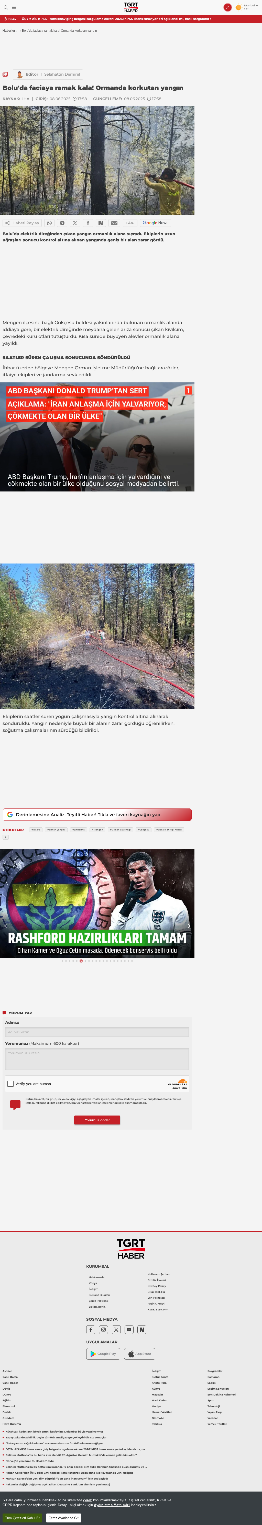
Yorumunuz (42, 1043)
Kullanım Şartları (159, 1274)
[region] (131, 1508)
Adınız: (12, 1022)
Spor (211, 1400)
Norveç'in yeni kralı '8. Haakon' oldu (30, 1461)
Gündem (8, 1418)
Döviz (6, 1388)
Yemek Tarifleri (217, 1424)
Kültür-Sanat (160, 1377)
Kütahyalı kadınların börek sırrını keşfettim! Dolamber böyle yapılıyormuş (54, 1431)
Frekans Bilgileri (99, 1295)
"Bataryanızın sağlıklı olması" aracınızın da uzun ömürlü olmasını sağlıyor (54, 1443)
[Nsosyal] (101, 223)
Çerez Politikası (98, 1301)
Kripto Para (159, 1383)
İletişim (94, 1289)
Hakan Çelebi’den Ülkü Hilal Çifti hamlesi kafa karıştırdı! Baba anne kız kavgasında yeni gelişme (69, 1472)
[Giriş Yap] (227, 7)
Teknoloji (214, 1406)
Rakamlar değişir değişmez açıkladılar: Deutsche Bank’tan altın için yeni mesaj (58, 1484)
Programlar (215, 1371)
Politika (157, 1424)
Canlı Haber (10, 1383)
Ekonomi (9, 1406)
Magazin (157, 1394)
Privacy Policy (157, 1286)
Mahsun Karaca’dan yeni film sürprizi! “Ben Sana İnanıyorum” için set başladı (57, 1478)
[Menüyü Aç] (14, 7)
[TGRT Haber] (131, 7)
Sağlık (212, 1383)
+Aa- (130, 222)
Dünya (7, 1394)
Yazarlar (213, 1418)
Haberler (9, 30)
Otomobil (158, 1418)
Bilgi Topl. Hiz (156, 1292)
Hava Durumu (12, 1424)
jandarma (54, 375)
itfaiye (10, 375)
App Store (143, 1354)
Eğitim (7, 1400)
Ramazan (214, 1377)
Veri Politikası (156, 1297)
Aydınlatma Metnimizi (112, 1505)
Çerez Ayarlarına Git (64, 1518)
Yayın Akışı (215, 1412)
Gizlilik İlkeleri (157, 1280)
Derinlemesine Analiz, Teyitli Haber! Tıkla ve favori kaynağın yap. (88, 814)
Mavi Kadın (159, 1400)
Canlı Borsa (10, 1377)
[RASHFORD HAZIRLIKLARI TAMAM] (97, 903)
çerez (87, 1500)
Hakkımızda (96, 1277)
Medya (156, 1406)
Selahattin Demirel (62, 74)
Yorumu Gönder (97, 1120)
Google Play (106, 1354)
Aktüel (7, 1371)
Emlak (7, 1412)
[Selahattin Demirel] (19, 74)
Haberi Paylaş (26, 222)
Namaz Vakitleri (162, 1412)
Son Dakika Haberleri (222, 1394)
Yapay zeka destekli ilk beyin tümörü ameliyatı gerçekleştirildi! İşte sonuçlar (56, 1437)
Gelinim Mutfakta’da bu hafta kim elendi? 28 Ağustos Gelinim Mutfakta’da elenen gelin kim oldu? (71, 1455)
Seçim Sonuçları (218, 1388)
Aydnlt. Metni (156, 1303)
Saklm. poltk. (97, 1306)
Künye (93, 1283)
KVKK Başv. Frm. (158, 1309)
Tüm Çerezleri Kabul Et (22, 1518)
